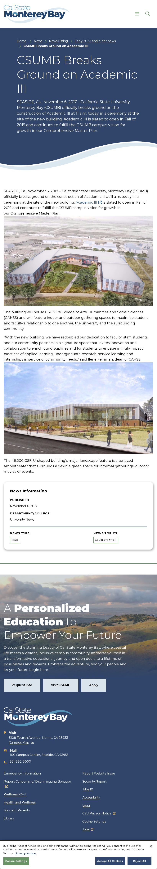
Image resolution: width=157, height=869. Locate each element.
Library (9, 818)
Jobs (85, 829)
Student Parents (17, 810)
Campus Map (19, 742)
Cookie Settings (94, 821)
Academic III (86, 202)
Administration (105, 540)
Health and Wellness (20, 802)
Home (21, 41)
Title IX (87, 789)
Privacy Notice (26, 853)
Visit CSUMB (60, 685)
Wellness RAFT (15, 794)
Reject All (139, 860)
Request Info (22, 685)
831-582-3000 (20, 761)
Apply (93, 685)
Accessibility (91, 797)
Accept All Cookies (110, 860)
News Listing (58, 41)
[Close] (151, 846)
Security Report (94, 781)
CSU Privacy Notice (96, 813)
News (38, 41)
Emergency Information (22, 773)
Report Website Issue (98, 773)
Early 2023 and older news (95, 41)
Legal (86, 805)
